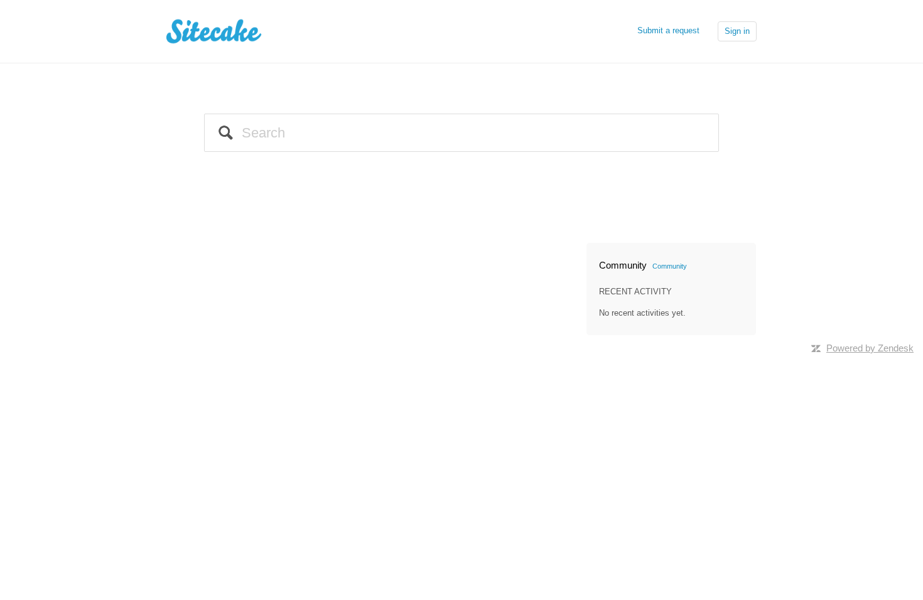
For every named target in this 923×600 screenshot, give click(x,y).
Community (669, 266)
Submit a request (668, 30)
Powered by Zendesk (870, 348)
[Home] (217, 30)
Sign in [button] (737, 31)
